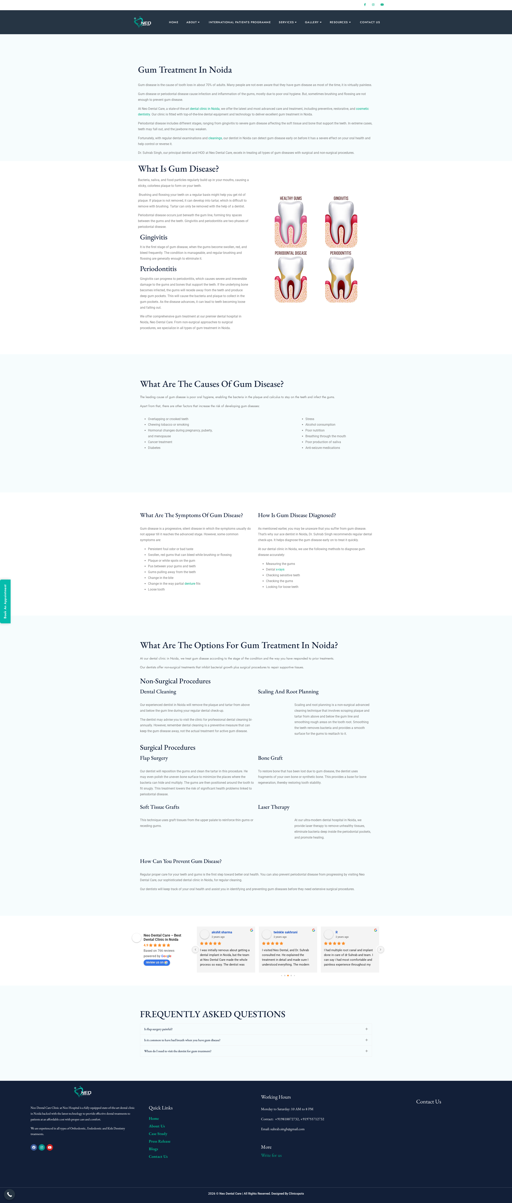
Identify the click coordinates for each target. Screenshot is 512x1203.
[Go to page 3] (291, 975)
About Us (157, 1126)
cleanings (215, 138)
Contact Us (370, 22)
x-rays (279, 569)
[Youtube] (50, 1147)
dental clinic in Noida (205, 109)
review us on (155, 962)
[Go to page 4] (294, 975)
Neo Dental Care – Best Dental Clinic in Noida (162, 937)
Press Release (159, 1141)
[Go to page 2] (288, 975)
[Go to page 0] (281, 975)
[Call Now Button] (9, 1194)
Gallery (312, 22)
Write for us (271, 1155)
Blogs (153, 1148)
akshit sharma (222, 932)
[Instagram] (42, 1147)
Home (173, 22)
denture (190, 583)
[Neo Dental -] (143, 22)
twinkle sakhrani (285, 932)
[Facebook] (34, 1147)
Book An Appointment (5, 601)
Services (286, 22)
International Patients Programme (240, 22)
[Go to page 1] (285, 975)
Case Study (158, 1133)
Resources (339, 22)
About (191, 22)
